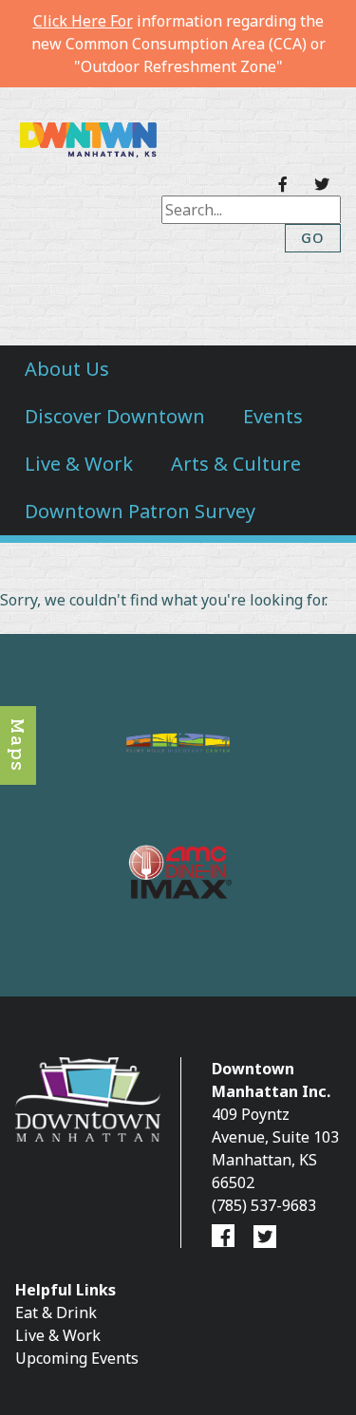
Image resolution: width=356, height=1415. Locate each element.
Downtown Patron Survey (140, 511)
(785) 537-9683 (264, 1205)
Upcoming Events (77, 1358)
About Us (67, 369)
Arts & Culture (236, 463)
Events (273, 416)
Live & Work (79, 463)
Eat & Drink (56, 1312)
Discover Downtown (115, 416)
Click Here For (83, 20)
